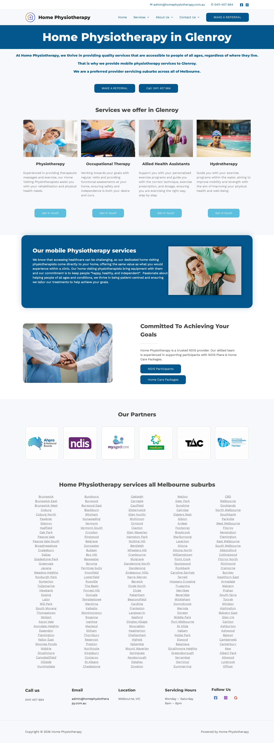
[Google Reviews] (236, 698)
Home (122, 17)
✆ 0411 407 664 (222, 4)
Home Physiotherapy (64, 17)
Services (139, 17)
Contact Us (187, 17)
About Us (162, 17)
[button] (147, 17)
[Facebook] (241, 5)
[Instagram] (247, 5)
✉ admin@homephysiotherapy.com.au (177, 4)
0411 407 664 (34, 699)
